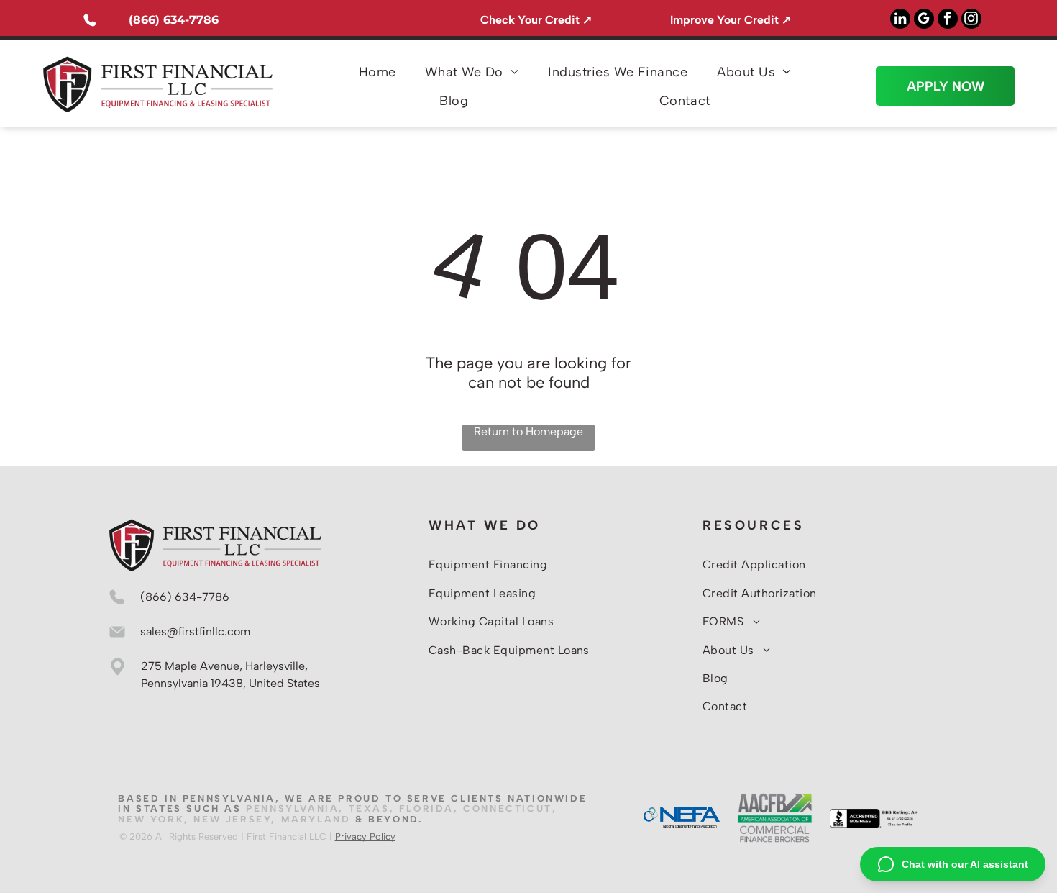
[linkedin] (900, 20)
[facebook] (948, 20)
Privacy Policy (365, 836)
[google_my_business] (924, 20)
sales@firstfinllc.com (195, 631)
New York (151, 819)
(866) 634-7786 (174, 20)
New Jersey (232, 819)
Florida (426, 808)
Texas (369, 808)
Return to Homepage (528, 431)
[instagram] (971, 20)
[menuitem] (377, 72)
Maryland (316, 819)
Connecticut (507, 808)
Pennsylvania (292, 808)
